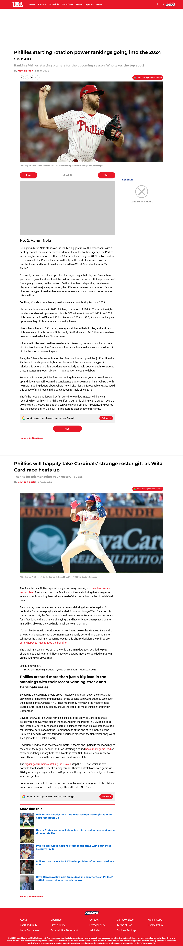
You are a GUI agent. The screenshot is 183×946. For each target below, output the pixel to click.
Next (106, 175)
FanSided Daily (28, 924)
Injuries (89, 4)
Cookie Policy (155, 924)
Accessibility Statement (64, 930)
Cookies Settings (126, 930)
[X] (163, 4)
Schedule (54, 4)
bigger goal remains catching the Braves (48, 764)
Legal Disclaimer (29, 930)
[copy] (37, 77)
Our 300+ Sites (125, 919)
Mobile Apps (155, 919)
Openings (56, 919)
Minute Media (20, 938)
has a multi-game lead (98, 749)
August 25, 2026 (87, 669)
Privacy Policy (97, 924)
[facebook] (157, 4)
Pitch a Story (58, 924)
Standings (67, 4)
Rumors (42, 4)
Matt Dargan (25, 70)
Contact (94, 919)
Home (23, 438)
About (23, 919)
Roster (79, 4)
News (32, 4)
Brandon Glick (26, 482)
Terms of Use (124, 924)
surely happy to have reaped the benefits (43, 642)
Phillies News (36, 438)
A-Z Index (94, 930)
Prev (28, 175)
